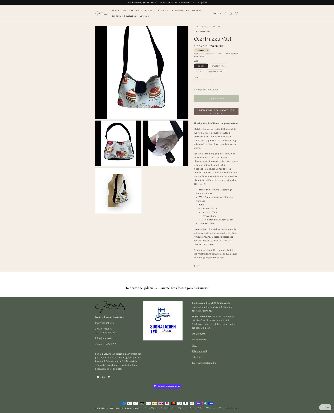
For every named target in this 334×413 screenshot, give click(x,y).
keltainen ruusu (216, 72)
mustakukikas (220, 66)
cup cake (202, 66)
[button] (131, 10)
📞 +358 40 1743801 (105, 332)
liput (200, 72)
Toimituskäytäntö (197, 408)
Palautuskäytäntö (151, 408)
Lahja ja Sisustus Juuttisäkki (113, 408)
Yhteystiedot (211, 408)
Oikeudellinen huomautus (228, 408)
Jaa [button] (198, 266)
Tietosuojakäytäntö (168, 408)
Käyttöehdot (183, 408)
